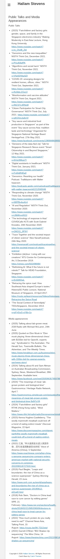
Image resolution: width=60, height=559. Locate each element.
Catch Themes (35, 556)
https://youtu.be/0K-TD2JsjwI (34, 527)
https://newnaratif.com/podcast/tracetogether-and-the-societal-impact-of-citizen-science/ (34, 247)
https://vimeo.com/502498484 (26, 264)
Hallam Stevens (31, 4)
